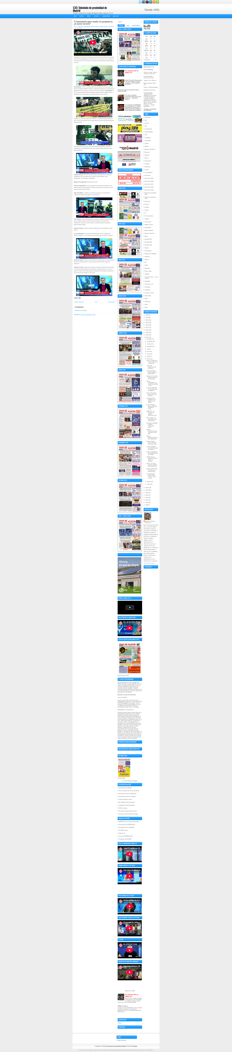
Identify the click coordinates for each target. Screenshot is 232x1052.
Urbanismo (147, 301)
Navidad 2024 (148, 242)
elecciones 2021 (149, 184)
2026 (147, 315)
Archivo (147, 123)
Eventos (147, 207)
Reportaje (147, 268)
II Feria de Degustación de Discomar (151, 367)
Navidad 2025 (148, 245)
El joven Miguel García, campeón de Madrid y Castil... (152, 407)
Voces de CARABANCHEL (126, 836)
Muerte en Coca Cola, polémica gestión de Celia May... (152, 377)
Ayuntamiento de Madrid (125, 787)
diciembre (149, 339)
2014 (147, 492)
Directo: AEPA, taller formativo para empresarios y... (152, 470)
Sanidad (147, 274)
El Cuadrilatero (148, 172)
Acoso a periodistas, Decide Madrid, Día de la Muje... (152, 453)
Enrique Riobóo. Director (150, 522)
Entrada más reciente (79, 301)
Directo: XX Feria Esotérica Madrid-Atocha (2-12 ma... (152, 465)
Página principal (122, 1040)
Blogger (135, 781)
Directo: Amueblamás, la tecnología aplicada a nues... (152, 383)
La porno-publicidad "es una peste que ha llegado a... (152, 389)
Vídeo (146, 307)
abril (148, 356)
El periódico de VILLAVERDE (126, 827)
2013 (147, 495)
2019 (147, 332)
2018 (147, 335)
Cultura (82, 16)
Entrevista (147, 201)
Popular (121, 25)
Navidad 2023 (148, 239)
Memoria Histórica (149, 233)
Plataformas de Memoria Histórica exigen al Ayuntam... (152, 459)
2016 (147, 487)
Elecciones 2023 (149, 187)
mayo (148, 354)
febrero (149, 481)
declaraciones (85, 146)
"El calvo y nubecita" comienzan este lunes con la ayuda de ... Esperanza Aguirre (133, 97)
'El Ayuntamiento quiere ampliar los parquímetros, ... (152, 372)
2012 (147, 497)
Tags (128, 25)
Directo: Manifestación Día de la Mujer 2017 (152, 437)
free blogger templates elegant (127, 1050)
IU (145, 213)
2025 (147, 317)
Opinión (106, 26)
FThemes (86, 1050)
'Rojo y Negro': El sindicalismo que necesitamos (152, 419)
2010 (147, 502)
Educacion (147, 166)
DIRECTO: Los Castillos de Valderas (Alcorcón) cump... (152, 413)
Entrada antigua (111, 301)
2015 (147, 490)
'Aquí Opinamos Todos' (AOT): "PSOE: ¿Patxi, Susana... (151, 476)
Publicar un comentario (81, 310)
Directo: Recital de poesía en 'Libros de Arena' (152, 394)
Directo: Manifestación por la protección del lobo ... (152, 431)
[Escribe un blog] (76, 298)
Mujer (146, 236)
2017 (147, 337)
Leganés (147, 219)
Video (146, 304)
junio (148, 351)
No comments (78, 28)
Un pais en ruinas (149, 293)
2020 (147, 330)
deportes (147, 155)
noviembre (149, 341)
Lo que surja (148, 221)
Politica (147, 259)
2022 (147, 325)
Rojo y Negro (148, 271)
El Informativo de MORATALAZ (127, 824)
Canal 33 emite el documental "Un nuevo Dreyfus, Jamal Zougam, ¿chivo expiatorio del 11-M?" (133, 82)
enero (148, 484)
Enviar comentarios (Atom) (88, 314)
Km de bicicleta (149, 216)
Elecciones (148, 175)
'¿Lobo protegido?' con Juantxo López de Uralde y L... (152, 448)
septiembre (150, 346)
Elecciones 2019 (149, 181)
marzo (148, 359)
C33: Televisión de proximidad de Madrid (90, 9)
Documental (148, 161)
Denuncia (97, 26)
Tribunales (147, 290)
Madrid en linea (149, 224)
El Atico (147, 169)
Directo (101, 26)
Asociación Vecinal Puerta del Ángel (128, 814)
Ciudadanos (148, 137)
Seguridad (147, 281)
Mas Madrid (148, 227)
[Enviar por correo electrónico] (75, 298)
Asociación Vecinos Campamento (127, 793)
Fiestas (147, 210)
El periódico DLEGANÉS (125, 839)
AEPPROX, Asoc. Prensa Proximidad (129, 821)
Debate (92, 26)
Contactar (115, 16)
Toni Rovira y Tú (149, 284)
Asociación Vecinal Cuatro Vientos (128, 811)
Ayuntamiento (86, 26)
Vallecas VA (122, 833)
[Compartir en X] (78, 298)
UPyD (146, 298)
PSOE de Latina (123, 808)
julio (148, 349)
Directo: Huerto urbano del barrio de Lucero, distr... (152, 443)
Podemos (147, 256)
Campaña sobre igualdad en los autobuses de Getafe (151, 400)
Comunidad (148, 140)
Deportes (97, 16)
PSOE (146, 265)
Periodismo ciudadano (150, 253)
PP (145, 262)
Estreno (147, 204)
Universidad (148, 295)
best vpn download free (139, 1050)
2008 (147, 505)
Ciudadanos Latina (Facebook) (127, 805)
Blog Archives (136, 25)
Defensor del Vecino (150, 149)
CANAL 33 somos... (123, 1006)
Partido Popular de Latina (125, 799)
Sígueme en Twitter (130, 990)
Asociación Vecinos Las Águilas (127, 796)
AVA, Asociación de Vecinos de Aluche (129, 790)
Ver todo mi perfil (149, 563)
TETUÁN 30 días (123, 830)
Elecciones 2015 (149, 178)
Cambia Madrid (149, 132)
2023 (147, 322)
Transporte (111, 26)
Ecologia (147, 163)
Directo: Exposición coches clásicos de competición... (152, 362)
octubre (149, 344)
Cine (146, 134)
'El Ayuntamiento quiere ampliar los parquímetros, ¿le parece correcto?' (93, 22)
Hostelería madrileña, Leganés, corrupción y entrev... (152, 425)
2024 (147, 320)
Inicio (75, 16)
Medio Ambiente (149, 230)
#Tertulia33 (147, 117)
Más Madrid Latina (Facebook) (127, 802)
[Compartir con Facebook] (80, 298)
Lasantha (99, 1050)
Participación (148, 250)
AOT (79, 26)
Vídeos (89, 16)
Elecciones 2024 (149, 190)
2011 (147, 500)
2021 (147, 327)
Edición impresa (106, 16)
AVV (82, 26)
